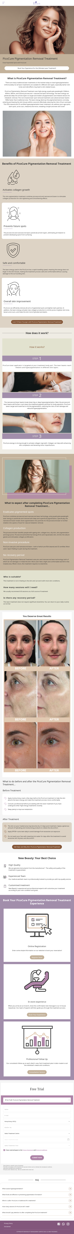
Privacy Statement (27, 1150)
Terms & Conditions (41, 1150)
